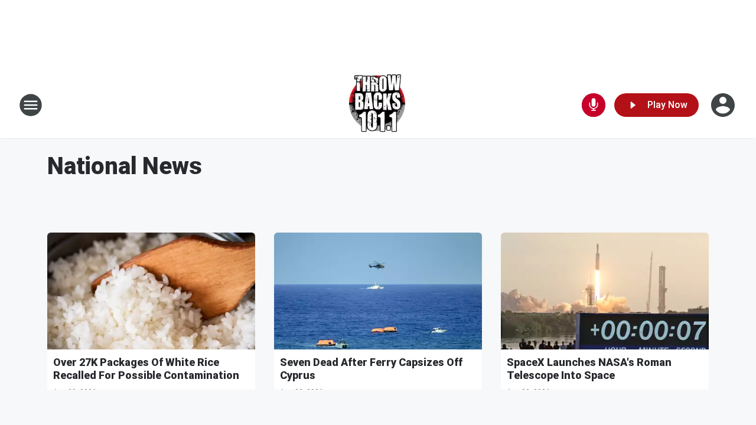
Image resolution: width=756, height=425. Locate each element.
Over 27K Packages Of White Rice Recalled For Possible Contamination (146, 368)
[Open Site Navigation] (31, 105)
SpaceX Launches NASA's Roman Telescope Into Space (589, 368)
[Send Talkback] (593, 105)
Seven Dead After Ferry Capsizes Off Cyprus (371, 368)
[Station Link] (378, 105)
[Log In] (724, 105)
